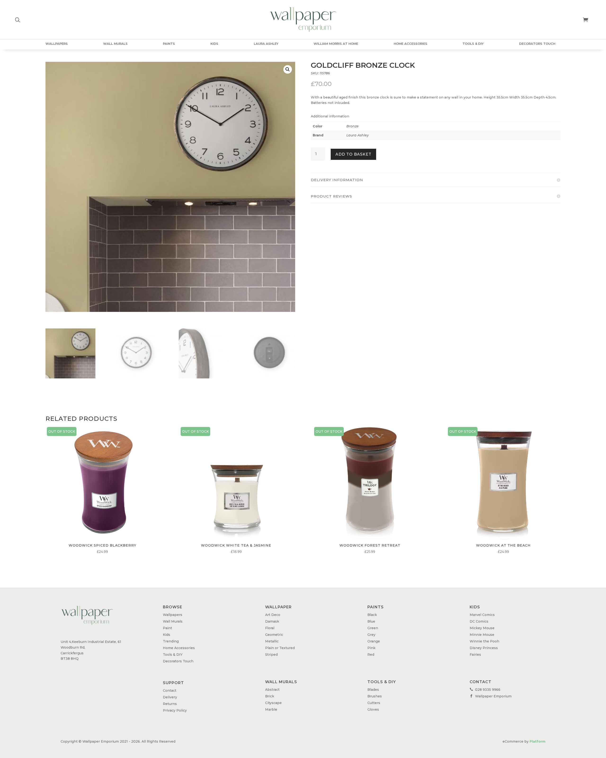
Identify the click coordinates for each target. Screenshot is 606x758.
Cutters (373, 703)
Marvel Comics (482, 615)
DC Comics (479, 621)
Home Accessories (410, 43)
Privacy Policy (175, 710)
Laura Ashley (266, 43)
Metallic (272, 641)
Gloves (373, 709)
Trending (171, 641)
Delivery (170, 697)
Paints (169, 43)
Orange (373, 641)
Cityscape (273, 703)
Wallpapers (56, 43)
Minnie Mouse (482, 634)
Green (372, 628)
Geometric (274, 634)
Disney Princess (484, 648)
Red (370, 654)
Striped (271, 654)
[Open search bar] (17, 20)
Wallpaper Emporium (491, 696)
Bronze (352, 126)
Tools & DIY (473, 43)
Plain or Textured (280, 648)
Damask (272, 621)
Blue (371, 621)
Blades (373, 689)
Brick (269, 696)
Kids (214, 43)
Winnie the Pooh (484, 641)
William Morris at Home (336, 43)
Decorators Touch (537, 43)
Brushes (374, 696)
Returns (170, 704)
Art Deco (272, 615)
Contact (169, 690)
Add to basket (353, 154)
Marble (271, 709)
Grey (371, 634)
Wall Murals (115, 43)
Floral (269, 628)
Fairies (475, 654)
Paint (167, 628)
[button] (287, 69)
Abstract (272, 689)
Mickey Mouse (482, 628)
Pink (371, 648)
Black (372, 615)
